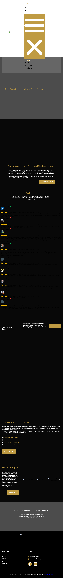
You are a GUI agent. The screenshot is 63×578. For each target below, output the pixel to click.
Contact (29, 12)
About (29, 5)
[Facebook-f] (30, 564)
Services (29, 7)
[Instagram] (35, 564)
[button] (34, 36)
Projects (29, 9)
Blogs (28, 10)
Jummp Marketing (48, 574)
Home (28, 4)
